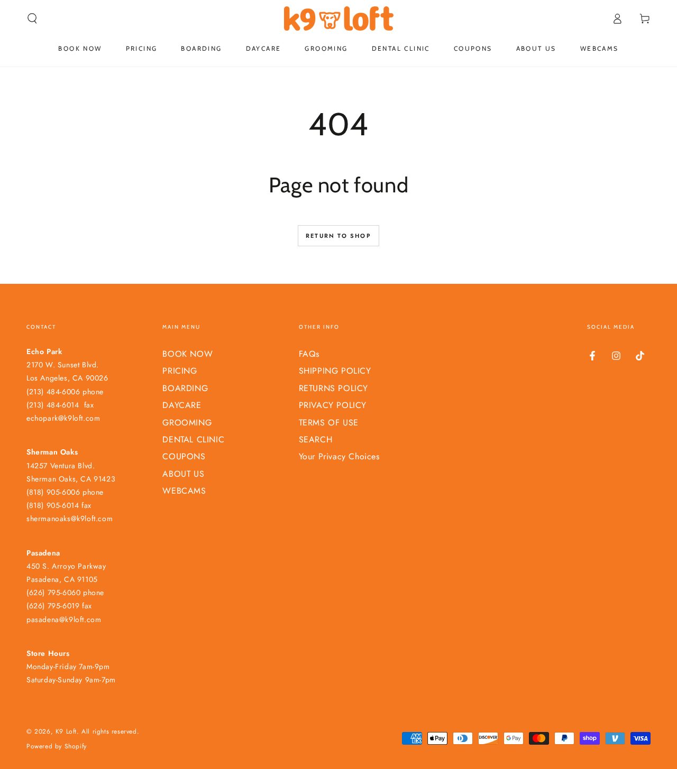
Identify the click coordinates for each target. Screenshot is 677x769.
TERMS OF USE (329, 422)
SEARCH (316, 439)
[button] (32, 18)
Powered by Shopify (56, 746)
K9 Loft (66, 731)
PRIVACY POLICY (333, 405)
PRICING (179, 371)
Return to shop (338, 235)
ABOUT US (183, 474)
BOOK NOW (187, 354)
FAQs (309, 354)
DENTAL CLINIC (193, 439)
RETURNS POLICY (333, 388)
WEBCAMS (184, 491)
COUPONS (183, 456)
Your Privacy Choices (339, 456)
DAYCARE (181, 405)
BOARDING (185, 388)
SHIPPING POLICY (335, 371)
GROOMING (187, 422)
